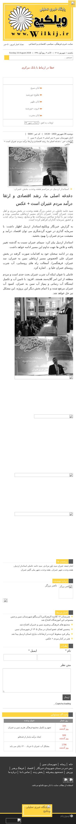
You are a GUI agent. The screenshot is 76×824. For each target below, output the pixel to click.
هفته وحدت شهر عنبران (62, 570)
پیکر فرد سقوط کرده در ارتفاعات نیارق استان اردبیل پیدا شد (42, 634)
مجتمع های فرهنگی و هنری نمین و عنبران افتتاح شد (46, 624)
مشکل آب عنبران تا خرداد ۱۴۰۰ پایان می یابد (29, 746)
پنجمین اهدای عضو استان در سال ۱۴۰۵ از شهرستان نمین (44, 629)
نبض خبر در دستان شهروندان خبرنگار (54, 768)
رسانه (63, 764)
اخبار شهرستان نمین (64, 138)
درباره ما (12, 772)
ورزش (69, 772)
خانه (71, 764)
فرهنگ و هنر (18, 768)
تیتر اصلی (49, 138)
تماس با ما (25, 772)
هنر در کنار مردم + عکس (59, 638)
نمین (32, 138)
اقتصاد (30, 768)
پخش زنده (38, 772)
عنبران (39, 138)
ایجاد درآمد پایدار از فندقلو (29, 737)
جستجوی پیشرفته (54, 772)
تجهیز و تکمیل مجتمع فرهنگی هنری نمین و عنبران (29, 727)
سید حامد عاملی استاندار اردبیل (28, 566)
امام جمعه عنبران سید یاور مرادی (58, 566)
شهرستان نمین (49, 764)
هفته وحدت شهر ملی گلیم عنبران (35, 570)
